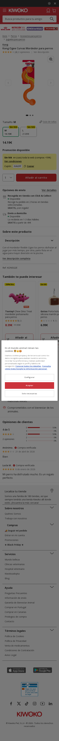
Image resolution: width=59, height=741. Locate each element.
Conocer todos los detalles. (28, 366)
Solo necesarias (29, 393)
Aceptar (29, 385)
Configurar (29, 377)
